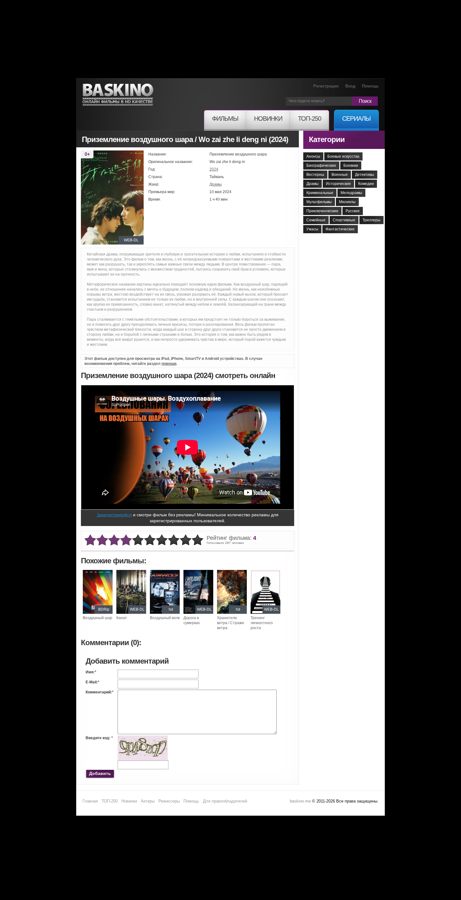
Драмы (215, 184)
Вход (350, 86)
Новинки (129, 801)
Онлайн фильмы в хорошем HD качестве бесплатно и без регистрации (117, 94)
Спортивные (344, 220)
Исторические (338, 184)
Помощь (370, 86)
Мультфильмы (319, 202)
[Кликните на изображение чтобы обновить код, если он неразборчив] (143, 738)
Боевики (350, 165)
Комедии (366, 184)
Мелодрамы (351, 193)
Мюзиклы (347, 202)
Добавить (100, 773)
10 (198, 540)
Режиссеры (169, 801)
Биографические (321, 165)
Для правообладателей (225, 801)
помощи (169, 363)
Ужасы (312, 229)
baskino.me (300, 801)
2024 (213, 169)
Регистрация (326, 86)
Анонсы (313, 156)
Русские (353, 211)
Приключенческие (322, 211)
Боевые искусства (343, 156)
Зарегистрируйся (114, 514)
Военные (339, 174)
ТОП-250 (110, 801)
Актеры (148, 801)
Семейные (316, 220)
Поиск (365, 101)
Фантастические (340, 229)
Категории (327, 139)
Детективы (364, 174)
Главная (90, 801)
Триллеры (371, 220)
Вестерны (315, 174)
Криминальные (319, 193)
